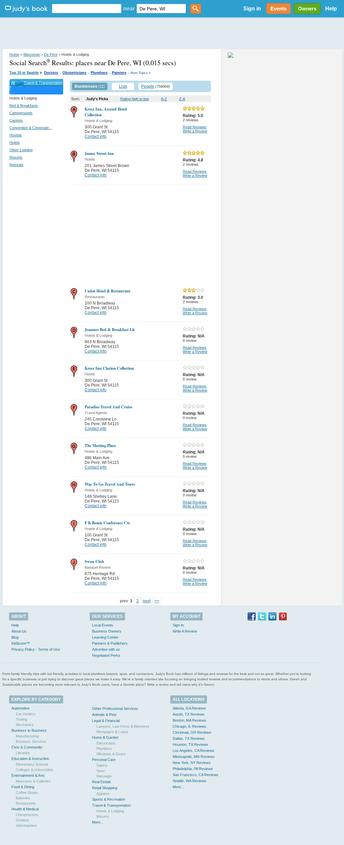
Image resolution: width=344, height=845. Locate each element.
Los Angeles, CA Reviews (193, 751)
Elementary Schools (32, 764)
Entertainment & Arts (28, 775)
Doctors (51, 73)
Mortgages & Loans (112, 732)
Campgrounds (21, 113)
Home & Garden (105, 737)
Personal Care (104, 760)
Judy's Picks (97, 99)
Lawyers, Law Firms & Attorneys (122, 726)
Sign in (252, 8)
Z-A (182, 99)
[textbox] (86, 8)
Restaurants (26, 803)
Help (331, 8)
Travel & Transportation (43, 83)
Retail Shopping (104, 788)
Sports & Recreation (108, 799)
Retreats (16, 165)
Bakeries (23, 798)
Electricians (105, 743)
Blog (14, 637)
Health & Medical (25, 809)
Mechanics (25, 725)
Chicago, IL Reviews (189, 726)
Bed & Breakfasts (23, 106)
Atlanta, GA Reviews (189, 708)
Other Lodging (21, 150)
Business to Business (29, 730)
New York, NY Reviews (192, 763)
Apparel (102, 794)
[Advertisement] (172, 33)
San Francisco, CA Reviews (195, 775)
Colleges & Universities (34, 770)
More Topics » (140, 73)
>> (157, 601)
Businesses (86, 86)
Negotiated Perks (106, 655)
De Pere (50, 54)
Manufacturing (27, 736)
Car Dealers (26, 714)
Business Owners (106, 631)
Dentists (22, 820)
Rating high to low (134, 99)
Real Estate (101, 782)
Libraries (23, 753)
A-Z (164, 99)
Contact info (95, 136)
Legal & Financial (106, 721)
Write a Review (195, 131)
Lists (123, 86)
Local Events (102, 625)
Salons (102, 765)
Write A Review (185, 631)
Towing (21, 719)
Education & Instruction (30, 759)
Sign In (178, 625)
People (147, 86)
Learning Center (105, 637)
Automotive (20, 708)
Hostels (15, 135)
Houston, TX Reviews (190, 744)
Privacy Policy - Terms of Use (35, 649)
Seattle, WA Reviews (189, 781)
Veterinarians (26, 825)
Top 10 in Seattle (24, 73)
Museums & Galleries (33, 781)
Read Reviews (195, 127)
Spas (100, 771)
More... (97, 822)
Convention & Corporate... (30, 128)
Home (14, 54)
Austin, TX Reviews (189, 714)
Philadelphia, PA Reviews (193, 769)
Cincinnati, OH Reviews (192, 732)
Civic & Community (26, 747)
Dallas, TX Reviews (189, 738)
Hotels (14, 142)
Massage (104, 776)
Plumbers (99, 73)
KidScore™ (20, 643)
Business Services (31, 741)
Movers (102, 816)
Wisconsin (31, 54)
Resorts (16, 157)
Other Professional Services (115, 709)
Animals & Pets (104, 715)
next (146, 601)
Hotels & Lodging (110, 811)
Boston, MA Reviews (189, 720)
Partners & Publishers (110, 643)
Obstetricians (74, 73)
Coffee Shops (27, 793)
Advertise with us (106, 649)
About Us (19, 631)
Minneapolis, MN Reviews (194, 757)
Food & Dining (22, 787)
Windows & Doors (111, 754)
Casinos (16, 120)
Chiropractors (27, 815)
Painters (119, 73)
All (13, 83)
